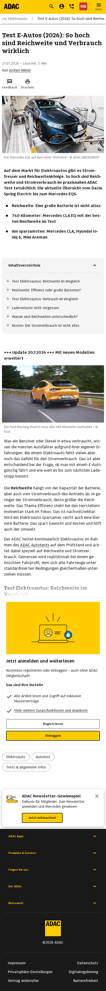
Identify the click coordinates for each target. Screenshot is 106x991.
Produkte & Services (22, 853)
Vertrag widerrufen (23, 980)
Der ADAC (15, 886)
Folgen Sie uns (18, 869)
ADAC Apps (16, 836)
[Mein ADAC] (62, 6)
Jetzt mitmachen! (42, 818)
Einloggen (53, 736)
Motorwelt (15, 903)
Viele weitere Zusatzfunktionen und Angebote (51, 710)
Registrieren (53, 724)
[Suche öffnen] (51, 6)
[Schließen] (97, 796)
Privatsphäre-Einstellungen (30, 972)
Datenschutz (87, 963)
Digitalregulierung (83, 972)
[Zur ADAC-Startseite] (11, 6)
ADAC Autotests (34, 545)
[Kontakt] (71, 6)
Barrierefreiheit (85, 980)
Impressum (17, 963)
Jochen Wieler (20, 70)
